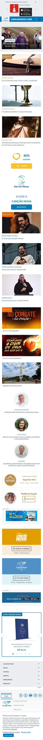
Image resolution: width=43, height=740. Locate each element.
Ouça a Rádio (22, 549)
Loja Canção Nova (12, 614)
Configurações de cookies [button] (11, 732)
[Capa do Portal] (21, 19)
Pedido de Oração (18, 705)
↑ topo (39, 687)
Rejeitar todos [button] (26, 732)
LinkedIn (40, 695)
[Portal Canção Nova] (5, 19)
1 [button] (13, 14)
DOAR (24, 166)
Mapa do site (17, 709)
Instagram (35, 695)
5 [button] (29, 14)
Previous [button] (7, 9)
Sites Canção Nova (40, 19)
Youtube (30, 695)
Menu (36, 19)
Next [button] (35, 9)
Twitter (25, 695)
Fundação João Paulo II (20, 701)
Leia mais (14, 729)
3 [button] (21, 14)
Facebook (21, 695)
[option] (21, 10)
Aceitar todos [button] (8, 735)
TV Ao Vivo (23, 578)
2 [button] (17, 14)
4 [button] (25, 14)
